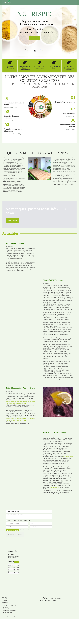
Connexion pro (6, 614)
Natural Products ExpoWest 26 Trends (20, 388)
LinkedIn (44, 603)
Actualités (5, 602)
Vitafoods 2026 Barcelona (53, 280)
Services (4, 600)
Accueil (4, 597)
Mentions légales (7, 609)
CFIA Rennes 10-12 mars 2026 (54, 433)
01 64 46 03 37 (34, 38)
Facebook (41, 603)
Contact (4, 604)
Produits (4, 599)
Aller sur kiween (53, 600)
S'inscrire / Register (12, 220)
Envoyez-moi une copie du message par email (21, 520)
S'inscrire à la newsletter (9, 605)
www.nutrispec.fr (68, 457)
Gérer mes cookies (7, 612)
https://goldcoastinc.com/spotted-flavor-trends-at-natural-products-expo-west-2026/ (21, 402)
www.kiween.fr (15, 617)
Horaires (5, 607)
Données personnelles (9, 610)
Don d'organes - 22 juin (15, 243)
